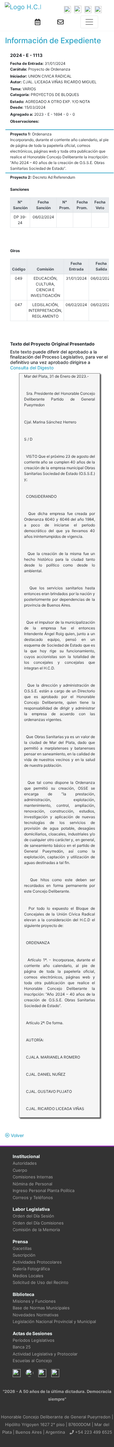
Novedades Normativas (36, 1314)
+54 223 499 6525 (93, 1432)
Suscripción (24, 1255)
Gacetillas (22, 1248)
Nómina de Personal (32, 1183)
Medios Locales (28, 1275)
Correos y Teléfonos (33, 1197)
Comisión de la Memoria (36, 1229)
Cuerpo (20, 1170)
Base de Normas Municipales (41, 1307)
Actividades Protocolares (37, 1262)
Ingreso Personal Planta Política (43, 1190)
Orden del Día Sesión (33, 1215)
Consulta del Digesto (32, 367)
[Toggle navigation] (89, 22)
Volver (17, 1135)
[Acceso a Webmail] (60, 22)
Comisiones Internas (33, 1176)
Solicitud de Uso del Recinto (40, 1282)
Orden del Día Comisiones (38, 1222)
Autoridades (25, 1163)
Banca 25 (22, 1346)
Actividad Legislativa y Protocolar (45, 1353)
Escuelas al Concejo (32, 1360)
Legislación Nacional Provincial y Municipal (54, 1321)
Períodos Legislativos (33, 1340)
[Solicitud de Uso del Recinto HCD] (38, 22)
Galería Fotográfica (31, 1268)
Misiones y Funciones (34, 1301)
